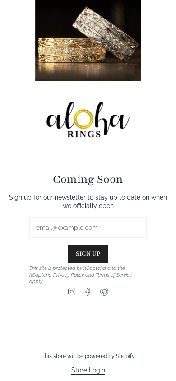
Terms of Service (114, 275)
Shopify (125, 356)
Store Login (88, 370)
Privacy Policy (68, 275)
